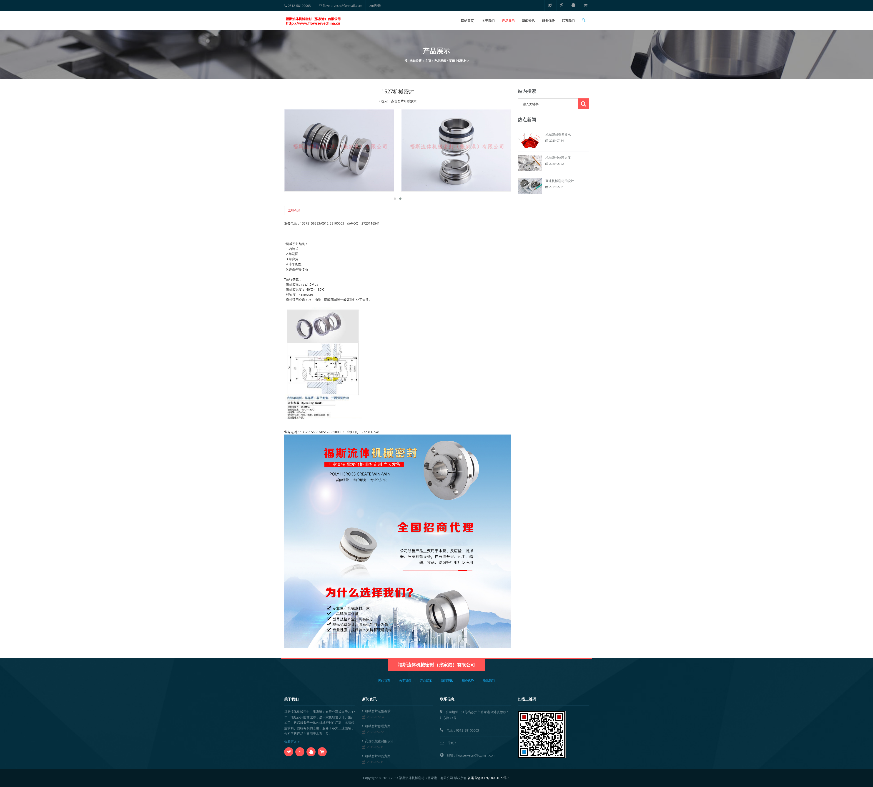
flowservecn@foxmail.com (342, 5)
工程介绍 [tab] (294, 210)
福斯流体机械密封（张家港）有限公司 (436, 665)
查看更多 (291, 742)
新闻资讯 (528, 20)
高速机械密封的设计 (559, 181)
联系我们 (568, 20)
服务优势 (548, 20)
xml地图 (375, 5)
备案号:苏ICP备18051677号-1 (489, 778)
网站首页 (467, 20)
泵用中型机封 (458, 61)
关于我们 (488, 20)
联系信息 (447, 699)
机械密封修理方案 (558, 157)
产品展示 (508, 20)
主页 (428, 61)
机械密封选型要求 (558, 134)
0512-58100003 (299, 5)
